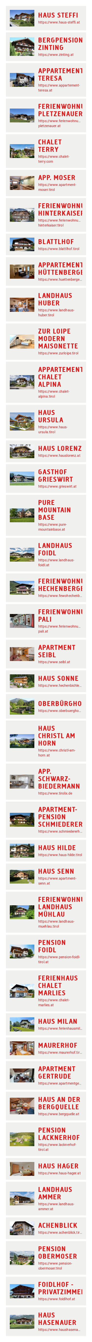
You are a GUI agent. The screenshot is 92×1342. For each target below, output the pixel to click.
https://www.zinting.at (56, 55)
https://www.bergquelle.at (58, 1114)
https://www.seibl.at (54, 662)
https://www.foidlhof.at (56, 1299)
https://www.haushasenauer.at (62, 1330)
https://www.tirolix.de (55, 793)
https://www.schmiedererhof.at (62, 831)
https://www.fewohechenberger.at (65, 596)
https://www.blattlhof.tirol (58, 249)
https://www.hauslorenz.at (59, 455)
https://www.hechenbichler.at (61, 685)
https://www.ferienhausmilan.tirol (64, 1028)
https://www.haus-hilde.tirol (60, 855)
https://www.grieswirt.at (57, 486)
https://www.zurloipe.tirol (58, 353)
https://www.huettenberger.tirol (63, 279)
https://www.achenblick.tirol (60, 1232)
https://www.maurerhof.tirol (60, 1052)
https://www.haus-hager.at (59, 1173)
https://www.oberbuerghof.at (61, 711)
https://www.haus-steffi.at (59, 22)
